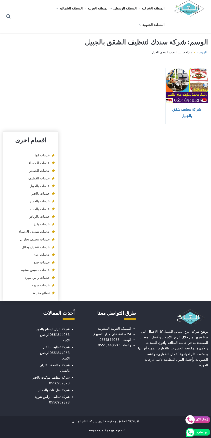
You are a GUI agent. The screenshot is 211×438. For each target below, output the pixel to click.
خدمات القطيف (39, 178)
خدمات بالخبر (40, 193)
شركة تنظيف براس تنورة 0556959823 (52, 399)
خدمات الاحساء (39, 163)
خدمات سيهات (40, 285)
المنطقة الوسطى (125, 8)
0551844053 (110, 339)
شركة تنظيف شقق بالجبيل (186, 112)
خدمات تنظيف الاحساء (34, 232)
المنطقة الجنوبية (153, 25)
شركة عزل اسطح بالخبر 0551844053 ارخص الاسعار (53, 334)
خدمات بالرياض (39, 216)
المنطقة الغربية (98, 8)
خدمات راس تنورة (37, 277)
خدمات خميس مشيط (35, 270)
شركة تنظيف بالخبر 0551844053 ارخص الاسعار (55, 352)
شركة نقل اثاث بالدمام (54, 390)
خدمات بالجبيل (39, 186)
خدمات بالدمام (39, 209)
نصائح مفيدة (41, 293)
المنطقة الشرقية (153, 8)
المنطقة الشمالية (71, 8)
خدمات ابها (42, 155)
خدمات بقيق (41, 224)
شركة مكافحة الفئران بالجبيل (55, 368)
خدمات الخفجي (39, 171)
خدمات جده (42, 262)
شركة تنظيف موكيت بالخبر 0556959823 (51, 380)
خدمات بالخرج (40, 201)
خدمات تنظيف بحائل (36, 247)
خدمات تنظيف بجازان (35, 239)
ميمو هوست (95, 430)
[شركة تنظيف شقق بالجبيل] (187, 85)
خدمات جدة (42, 255)
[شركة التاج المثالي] (187, 8)
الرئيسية (202, 52)
